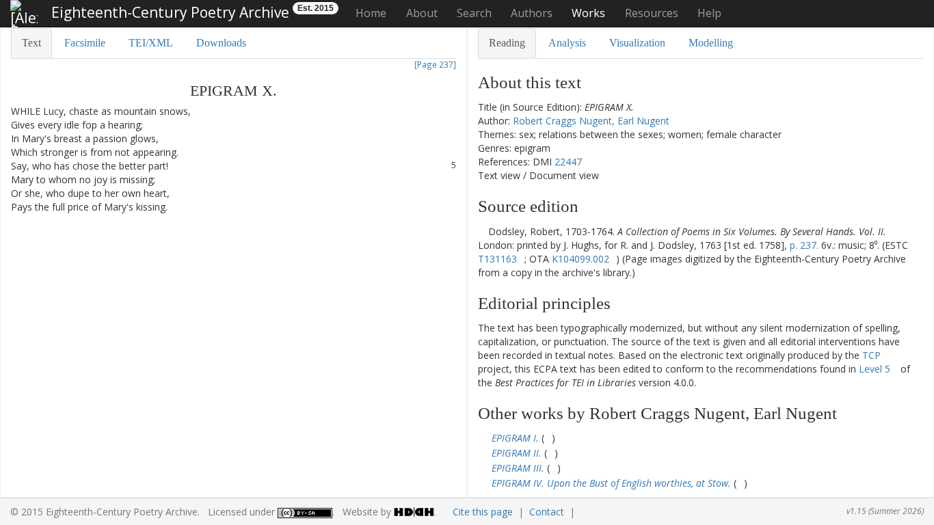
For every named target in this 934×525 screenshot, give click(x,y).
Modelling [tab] (711, 43)
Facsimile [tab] (84, 43)
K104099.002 (580, 258)
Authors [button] (531, 13)
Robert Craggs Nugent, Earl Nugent (591, 120)
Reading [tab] (507, 43)
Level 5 (874, 368)
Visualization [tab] (637, 43)
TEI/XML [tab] (151, 43)
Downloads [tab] (221, 43)
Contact (546, 511)
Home (371, 13)
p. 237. (804, 245)
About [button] (422, 13)
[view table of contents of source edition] (481, 231)
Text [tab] (31, 43)
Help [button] (709, 13)
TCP (871, 355)
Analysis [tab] (567, 43)
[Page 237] (435, 64)
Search (474, 13)
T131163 (497, 258)
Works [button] (588, 13)
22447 (568, 161)
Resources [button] (651, 13)
